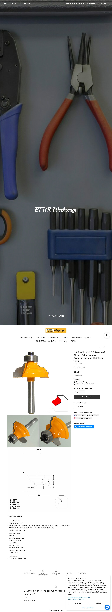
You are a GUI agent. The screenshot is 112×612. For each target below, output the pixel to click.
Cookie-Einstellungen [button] (88, 607)
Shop (5, 3)
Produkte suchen (29, 573)
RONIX (73, 341)
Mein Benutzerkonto (43, 574)
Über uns (13, 3)
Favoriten (69, 573)
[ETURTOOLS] (56, 330)
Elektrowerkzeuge (26, 338)
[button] (79, 406)
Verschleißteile (54, 338)
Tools (65, 338)
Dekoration (41, 338)
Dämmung (63, 341)
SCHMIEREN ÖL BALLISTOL (45, 341)
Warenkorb (82, 573)
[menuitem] (101, 347)
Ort (20, 3)
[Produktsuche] (106, 335)
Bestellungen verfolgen (56, 574)
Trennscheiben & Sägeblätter (82, 338)
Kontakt (27, 3)
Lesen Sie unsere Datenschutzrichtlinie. (79, 597)
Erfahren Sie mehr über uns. (76, 599)
